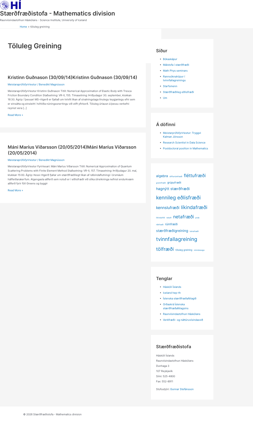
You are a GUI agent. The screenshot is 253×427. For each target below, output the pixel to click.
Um (165, 98)
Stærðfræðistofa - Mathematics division (57, 13)
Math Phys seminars (175, 70)
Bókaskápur (170, 59)
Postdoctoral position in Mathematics (185, 148)
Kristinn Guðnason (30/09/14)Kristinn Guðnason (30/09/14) (72, 77)
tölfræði (165, 249)
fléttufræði (195, 175)
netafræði (183, 216)
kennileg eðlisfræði (178, 198)
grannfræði (161, 183)
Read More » (15, 115)
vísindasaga (199, 250)
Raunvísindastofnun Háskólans (181, 314)
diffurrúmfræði (176, 176)
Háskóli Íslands (172, 287)
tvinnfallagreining (176, 239)
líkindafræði (194, 207)
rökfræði (160, 225)
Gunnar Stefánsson (182, 389)
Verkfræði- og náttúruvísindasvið (183, 319)
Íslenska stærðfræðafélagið (179, 298)
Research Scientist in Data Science (184, 142)
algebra (162, 176)
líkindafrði (160, 218)
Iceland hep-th (172, 292)
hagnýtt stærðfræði (173, 189)
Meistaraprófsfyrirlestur (22, 84)
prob (197, 218)
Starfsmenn (170, 86)
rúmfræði (171, 224)
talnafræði (194, 231)
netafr (169, 218)
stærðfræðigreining (172, 231)
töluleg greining (183, 250)
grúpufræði (174, 182)
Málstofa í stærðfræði (176, 64)
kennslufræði (167, 207)
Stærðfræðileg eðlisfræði (178, 92)
